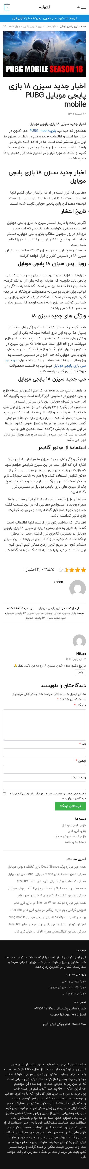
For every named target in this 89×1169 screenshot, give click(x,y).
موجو (24, 1137)
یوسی (69, 1094)
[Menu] (83, 7)
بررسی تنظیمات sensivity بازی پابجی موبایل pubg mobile (47, 917)
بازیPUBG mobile (42, 130)
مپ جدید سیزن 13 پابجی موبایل (45, 618)
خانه (83, 26)
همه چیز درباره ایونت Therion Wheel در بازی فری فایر (50, 903)
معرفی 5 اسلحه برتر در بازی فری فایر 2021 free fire (51, 881)
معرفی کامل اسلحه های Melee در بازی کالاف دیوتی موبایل (47, 874)
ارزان (78, 1089)
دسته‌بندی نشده (75, 842)
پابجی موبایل (44, 613)
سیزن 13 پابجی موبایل (20, 613)
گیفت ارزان (78, 1108)
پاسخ (80, 672)
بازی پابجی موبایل (68, 26)
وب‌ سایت (79, 777)
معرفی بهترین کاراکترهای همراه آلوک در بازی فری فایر (50, 932)
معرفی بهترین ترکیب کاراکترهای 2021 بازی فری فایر (51, 895)
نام (82, 744)
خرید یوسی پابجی (74, 981)
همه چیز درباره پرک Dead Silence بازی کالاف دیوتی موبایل (47, 867)
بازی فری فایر (77, 831)
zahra (58, 582)
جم (9, 1127)
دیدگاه (80, 705)
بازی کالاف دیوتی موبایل (70, 836)
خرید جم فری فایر (74, 993)
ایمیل (81, 761)
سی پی (81, 1137)
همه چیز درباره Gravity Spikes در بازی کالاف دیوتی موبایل (47, 888)
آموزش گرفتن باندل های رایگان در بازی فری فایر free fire (47, 924)
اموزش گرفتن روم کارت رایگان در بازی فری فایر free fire (48, 910)
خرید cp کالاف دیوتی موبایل (67, 987)
